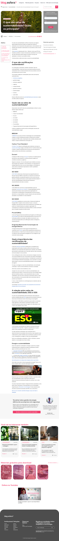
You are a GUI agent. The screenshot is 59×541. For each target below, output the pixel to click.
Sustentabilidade (12, 7)
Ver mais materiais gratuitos (48, 53)
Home (5, 523)
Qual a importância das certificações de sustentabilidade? (5, 54)
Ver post (4, 453)
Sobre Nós (6, 525)
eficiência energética (17, 78)
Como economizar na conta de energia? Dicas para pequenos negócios (48, 446)
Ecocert (26, 156)
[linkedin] (39, 36)
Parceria (6, 526)
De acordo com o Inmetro (22, 189)
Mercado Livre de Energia (24, 387)
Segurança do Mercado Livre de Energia (50, 49)
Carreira (6, 527)
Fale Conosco (6, 529)
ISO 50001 (15, 201)
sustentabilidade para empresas (31, 97)
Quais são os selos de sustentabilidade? (5, 51)
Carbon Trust (15, 146)
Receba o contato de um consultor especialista (26, 412)
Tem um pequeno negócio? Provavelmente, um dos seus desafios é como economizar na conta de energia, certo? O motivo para (49, 451)
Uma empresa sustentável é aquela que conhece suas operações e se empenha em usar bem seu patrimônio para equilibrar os (9, 450)
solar (13, 357)
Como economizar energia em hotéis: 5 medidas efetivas (29, 445)
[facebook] (37, 36)
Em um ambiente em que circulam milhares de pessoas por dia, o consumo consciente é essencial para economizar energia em (29, 450)
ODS (18, 327)
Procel (20, 230)
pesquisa (16, 51)
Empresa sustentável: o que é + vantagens (9, 445)
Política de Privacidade (27, 526)
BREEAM (14, 135)
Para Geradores (15, 529)
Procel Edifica (15, 216)
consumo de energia (16, 147)
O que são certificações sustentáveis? (4, 47)
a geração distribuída (17, 350)
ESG (25, 297)
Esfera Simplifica (15, 527)
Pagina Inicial (4, 7)
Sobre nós (42, 2)
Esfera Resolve (15, 524)
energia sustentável (23, 355)
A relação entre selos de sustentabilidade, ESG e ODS (5, 59)
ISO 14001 (15, 174)
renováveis (17, 353)
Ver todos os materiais (52, 462)
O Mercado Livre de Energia (52, 2)
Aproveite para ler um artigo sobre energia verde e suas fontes (25, 360)
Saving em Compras (47, 51)
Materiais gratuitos (29, 2)
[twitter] (41, 36)
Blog (23, 525)
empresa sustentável (20, 246)
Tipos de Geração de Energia (49, 47)
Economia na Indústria (48, 45)
